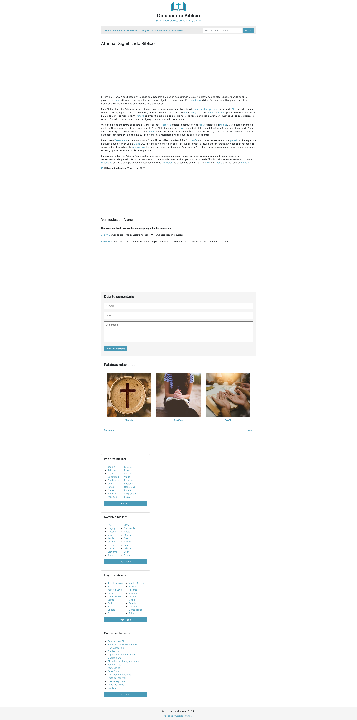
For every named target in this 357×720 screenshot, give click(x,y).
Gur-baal (112, 541)
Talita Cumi (113, 671)
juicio (182, 128)
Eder (126, 551)
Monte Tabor (135, 609)
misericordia (200, 109)
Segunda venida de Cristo (121, 654)
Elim (110, 606)
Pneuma (112, 493)
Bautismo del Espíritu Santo (122, 644)
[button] (119, 30)
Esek (110, 603)
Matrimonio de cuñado (119, 674)
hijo (143, 147)
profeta (167, 124)
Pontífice (112, 497)
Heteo (111, 486)
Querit (127, 538)
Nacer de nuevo (116, 684)
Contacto (189, 716)
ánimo (136, 147)
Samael (111, 555)
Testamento (120, 140)
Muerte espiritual (116, 681)
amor (208, 162)
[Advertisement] (178, 70)
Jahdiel (127, 548)
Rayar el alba (114, 664)
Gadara (111, 609)
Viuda (127, 476)
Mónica (128, 535)
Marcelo (112, 548)
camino (151, 131)
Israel (221, 112)
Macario (112, 531)
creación (245, 162)
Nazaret (132, 589)
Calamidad (113, 476)
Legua (127, 497)
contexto (196, 100)
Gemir (111, 483)
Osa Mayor (113, 651)
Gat (109, 586)
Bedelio (111, 466)
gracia (219, 162)
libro (134, 112)
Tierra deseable (116, 647)
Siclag (131, 599)
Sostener (128, 483)
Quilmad (132, 596)
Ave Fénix (113, 688)
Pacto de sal (114, 667)
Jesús (194, 140)
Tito (110, 525)
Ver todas (125, 503)
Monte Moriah (115, 596)
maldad (223, 124)
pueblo (210, 112)
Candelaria (129, 528)
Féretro (128, 466)
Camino (128, 473)
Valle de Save (115, 589)
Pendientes (113, 480)
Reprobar (129, 480)
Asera (127, 555)
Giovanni (112, 551)
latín (117, 100)
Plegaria (128, 470)
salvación (167, 162)
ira (185, 112)
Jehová (140, 115)
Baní (126, 545)
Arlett (127, 531)
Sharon (132, 586)
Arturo (127, 541)
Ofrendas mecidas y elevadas (123, 661)
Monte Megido (136, 583)
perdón (213, 109)
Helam (111, 593)
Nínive (202, 124)
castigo (193, 112)
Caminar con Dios (117, 641)
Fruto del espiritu (117, 678)
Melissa (111, 535)
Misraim (132, 606)
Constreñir (129, 486)
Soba (131, 613)
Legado (111, 473)
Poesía (111, 490)
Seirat (111, 599)
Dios (234, 109)
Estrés (127, 490)
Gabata (132, 603)
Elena (127, 525)
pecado (234, 140)
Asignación (130, 493)
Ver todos (125, 561)
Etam (110, 613)
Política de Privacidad (173, 716)
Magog (111, 528)
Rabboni (112, 470)
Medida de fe (114, 657)
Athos (111, 545)
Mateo (136, 143)
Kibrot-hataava (115, 583)
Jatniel (111, 538)
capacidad (106, 162)
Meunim (132, 593)
